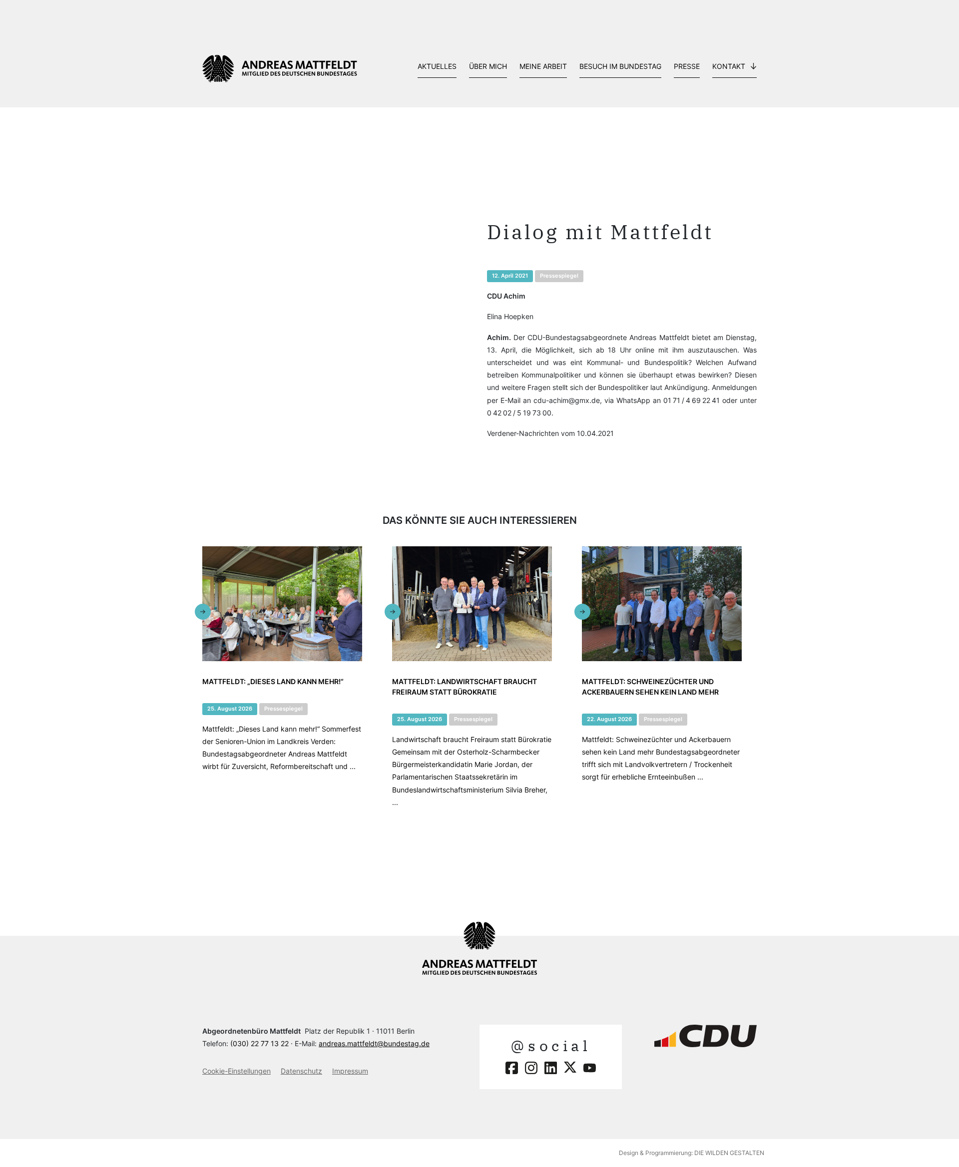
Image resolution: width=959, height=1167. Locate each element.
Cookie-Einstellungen (236, 1071)
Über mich (488, 66)
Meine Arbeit (543, 66)
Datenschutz (301, 1071)
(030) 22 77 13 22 (259, 1043)
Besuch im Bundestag (620, 66)
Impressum (350, 1071)
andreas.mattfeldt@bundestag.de (374, 1043)
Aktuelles (437, 66)
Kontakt (728, 66)
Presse (687, 66)
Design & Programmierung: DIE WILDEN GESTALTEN (691, 1153)
